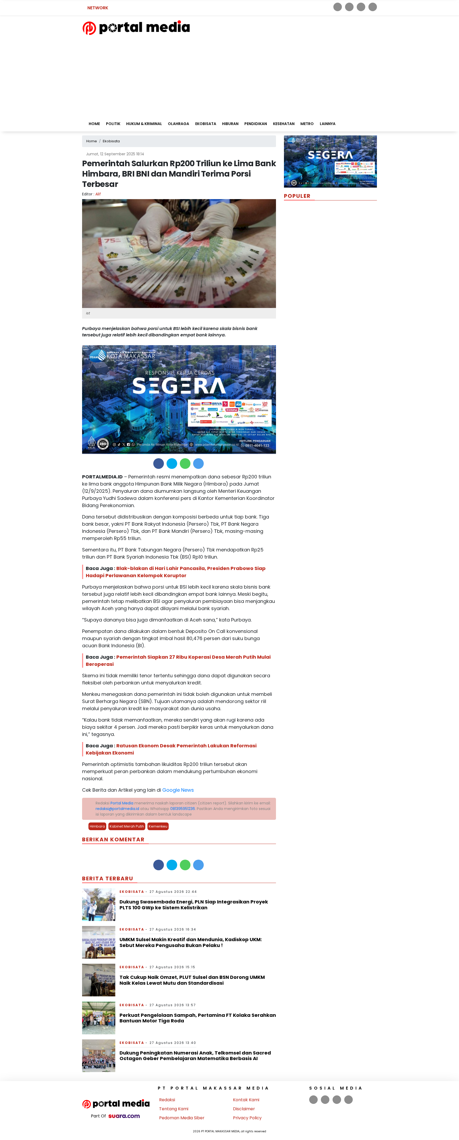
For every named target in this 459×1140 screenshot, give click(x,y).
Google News (178, 790)
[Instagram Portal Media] (361, 7)
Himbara (97, 826)
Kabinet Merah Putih (127, 826)
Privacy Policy (247, 1118)
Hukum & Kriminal (144, 123)
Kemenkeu (158, 826)
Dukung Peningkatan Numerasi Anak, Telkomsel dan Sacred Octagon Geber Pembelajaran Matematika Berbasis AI (195, 1055)
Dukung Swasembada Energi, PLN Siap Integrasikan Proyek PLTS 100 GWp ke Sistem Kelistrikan (194, 904)
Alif (98, 194)
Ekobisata (205, 123)
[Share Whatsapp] (185, 463)
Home (94, 123)
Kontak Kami (246, 1100)
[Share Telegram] (198, 463)
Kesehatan (284, 123)
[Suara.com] (124, 1116)
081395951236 (182, 808)
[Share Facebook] (158, 463)
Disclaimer (244, 1109)
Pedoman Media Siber (182, 1118)
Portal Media (121, 803)
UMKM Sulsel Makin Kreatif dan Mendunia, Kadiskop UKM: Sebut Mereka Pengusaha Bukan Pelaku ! (191, 942)
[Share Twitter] (172, 463)
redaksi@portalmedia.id (117, 808)
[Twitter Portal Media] (349, 7)
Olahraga (178, 123)
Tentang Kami (173, 1109)
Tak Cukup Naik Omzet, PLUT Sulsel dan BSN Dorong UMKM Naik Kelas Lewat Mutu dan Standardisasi (192, 980)
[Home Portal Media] (136, 27)
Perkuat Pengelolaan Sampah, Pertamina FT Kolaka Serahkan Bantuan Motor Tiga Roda (198, 1018)
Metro (307, 123)
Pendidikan (255, 123)
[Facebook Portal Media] (337, 7)
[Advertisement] (229, 75)
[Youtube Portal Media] (372, 7)
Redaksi (167, 1100)
